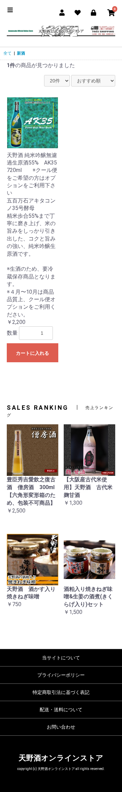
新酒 (21, 53)
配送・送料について (61, 709)
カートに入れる (32, 353)
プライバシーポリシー (61, 675)
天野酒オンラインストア (61, 758)
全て (7, 53)
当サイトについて (61, 657)
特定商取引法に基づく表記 (61, 692)
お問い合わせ (61, 727)
